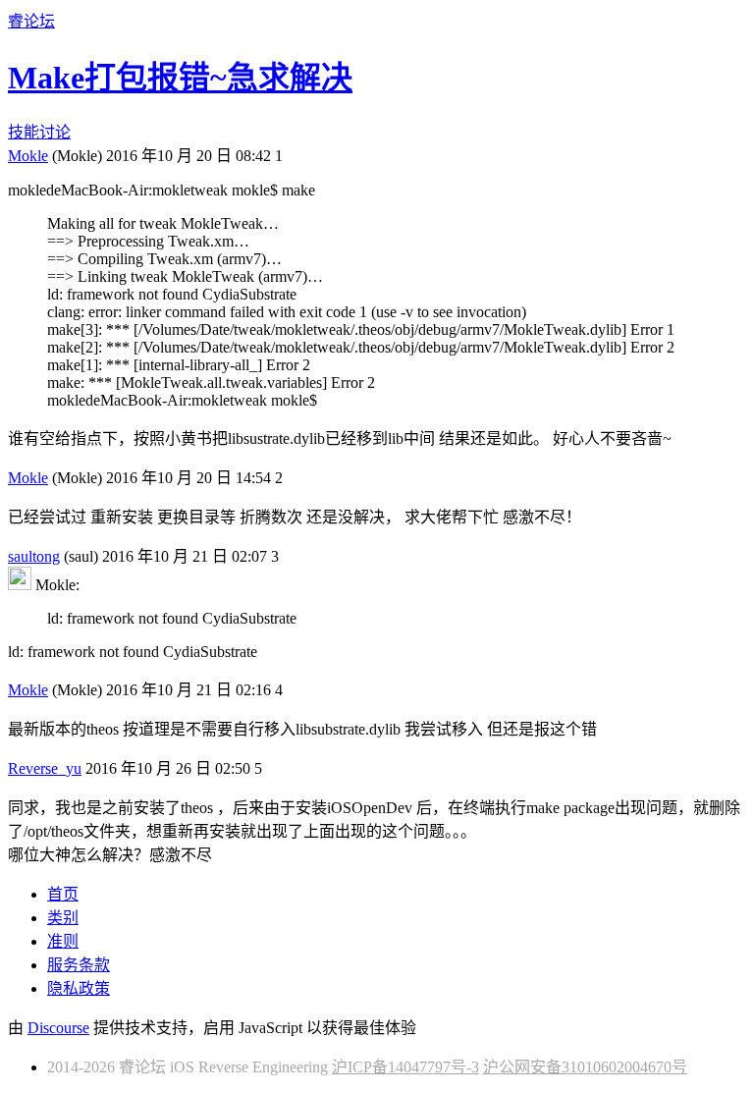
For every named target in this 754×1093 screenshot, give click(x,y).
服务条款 (78, 964)
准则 (63, 941)
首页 (63, 894)
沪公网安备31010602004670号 (585, 1067)
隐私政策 (78, 988)
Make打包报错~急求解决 (180, 77)
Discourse (58, 1027)
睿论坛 (31, 21)
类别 (63, 917)
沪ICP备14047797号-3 (405, 1067)
